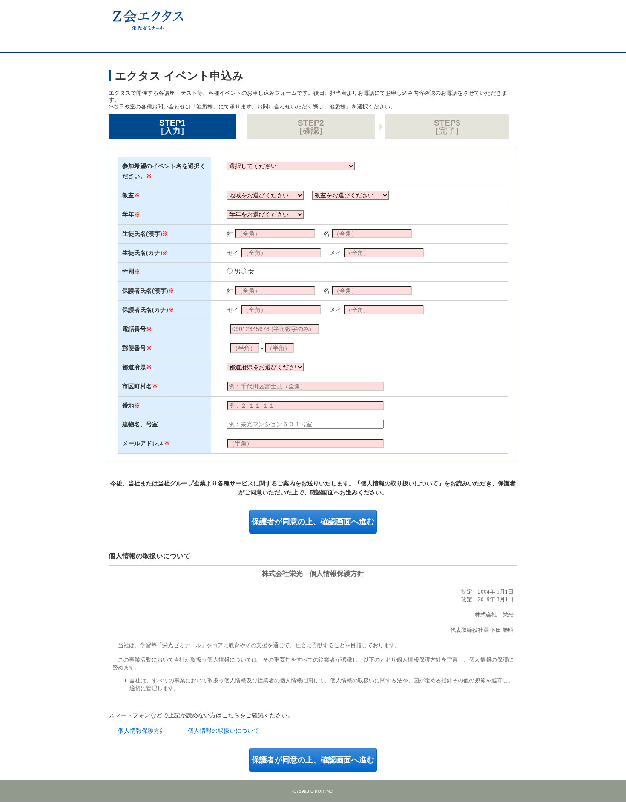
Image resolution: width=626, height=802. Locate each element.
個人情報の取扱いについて (223, 730)
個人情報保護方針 (142, 730)
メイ (336, 252)
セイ (233, 252)
